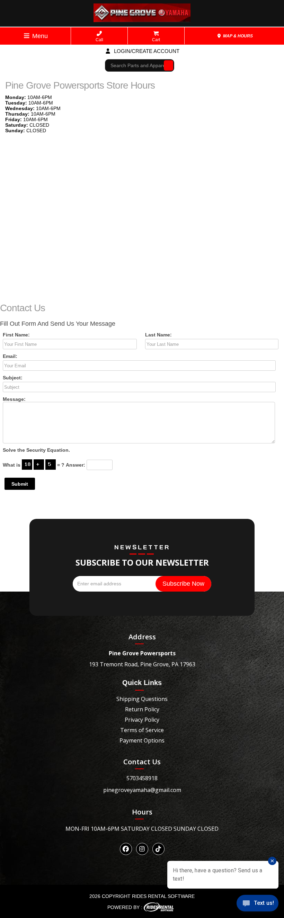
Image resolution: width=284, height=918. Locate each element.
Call (99, 39)
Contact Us (142, 761)
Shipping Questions (142, 699)
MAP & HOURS (237, 36)
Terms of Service (142, 730)
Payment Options (142, 740)
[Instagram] (142, 849)
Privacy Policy (142, 720)
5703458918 (142, 778)
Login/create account (146, 51)
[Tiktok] (158, 849)
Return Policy (142, 709)
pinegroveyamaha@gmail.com (142, 790)
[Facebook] (126, 849)
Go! (166, 65)
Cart (156, 39)
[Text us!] (257, 904)
